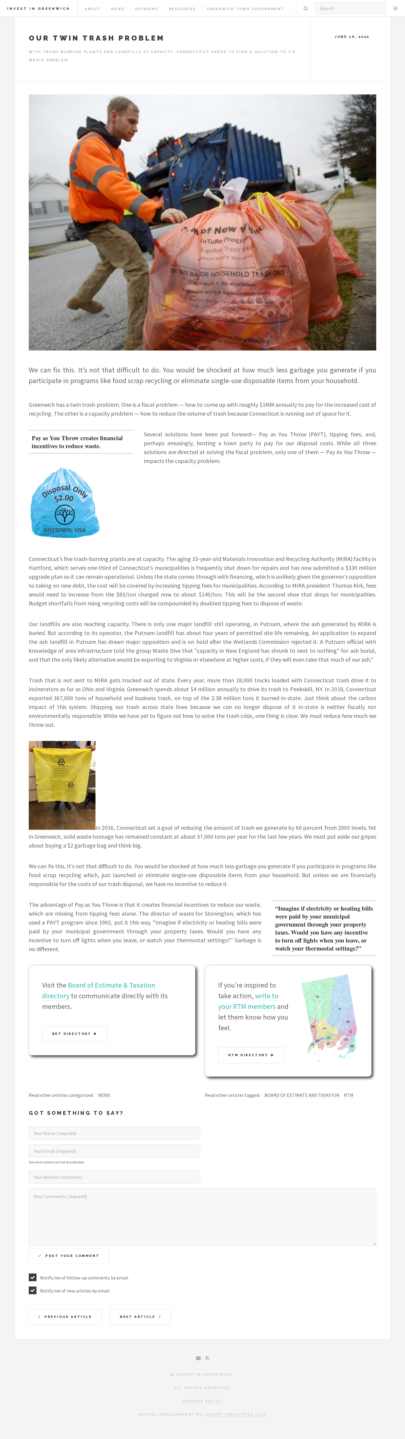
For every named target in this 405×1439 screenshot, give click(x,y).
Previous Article (68, 1317)
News (118, 9)
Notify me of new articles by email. (75, 1291)
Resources (182, 9)
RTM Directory (249, 1055)
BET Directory (72, 1034)
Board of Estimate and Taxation (301, 1095)
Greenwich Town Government (245, 9)
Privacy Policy (202, 1401)
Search (305, 8)
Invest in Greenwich (38, 9)
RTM (348, 1095)
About (93, 9)
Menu (395, 8)
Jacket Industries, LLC (236, 1414)
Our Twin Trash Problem (97, 38)
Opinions (146, 9)
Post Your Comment (72, 1256)
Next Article (137, 1317)
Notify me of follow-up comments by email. (84, 1278)
